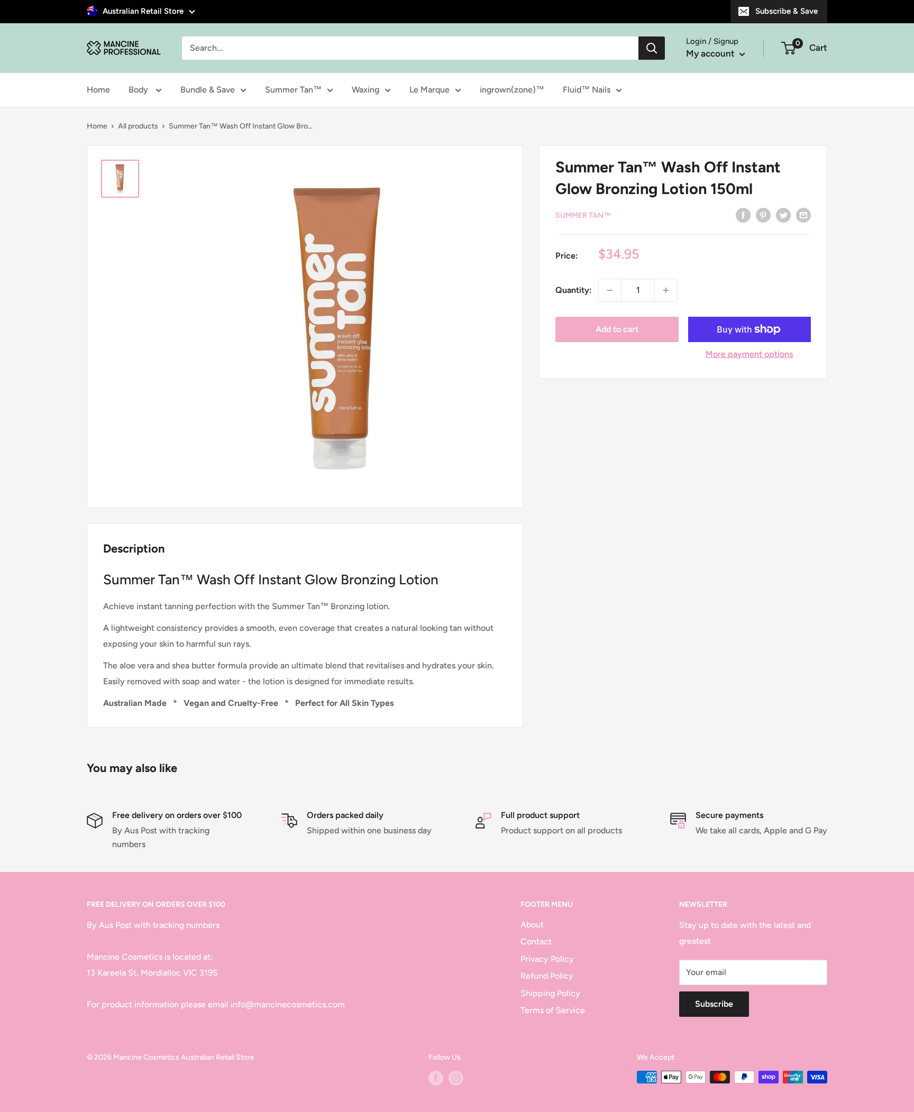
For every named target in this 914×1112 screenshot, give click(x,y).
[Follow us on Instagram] (456, 1078)
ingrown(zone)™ (512, 90)
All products (138, 126)
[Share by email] (803, 215)
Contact (536, 941)
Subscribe (714, 1004)
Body (139, 90)
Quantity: (573, 290)
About (532, 925)
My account (711, 53)
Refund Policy (546, 976)
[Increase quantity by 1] (666, 290)
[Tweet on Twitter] (783, 215)
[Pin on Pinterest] (763, 215)
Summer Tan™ (293, 90)
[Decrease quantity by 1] (610, 290)
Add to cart (617, 329)
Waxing (365, 90)
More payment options (749, 354)
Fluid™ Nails (586, 90)
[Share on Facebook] (743, 215)
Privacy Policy (547, 959)
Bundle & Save (207, 90)
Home (98, 90)
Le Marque (429, 90)
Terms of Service (552, 1010)
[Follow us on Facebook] (435, 1078)
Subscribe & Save (786, 11)
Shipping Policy (550, 993)
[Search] (651, 48)
